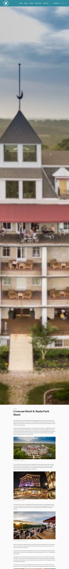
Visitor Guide (56, 3)
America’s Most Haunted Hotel (24, 506)
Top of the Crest (45, 546)
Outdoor (26, 3)
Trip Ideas (31, 3)
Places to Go (45, 3)
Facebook (61, 3)
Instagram (63, 3)
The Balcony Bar (48, 564)
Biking (21, 3)
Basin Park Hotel (36, 556)
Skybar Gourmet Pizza (36, 544)
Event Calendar (38, 3)
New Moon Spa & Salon (22, 432)
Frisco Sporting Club (26, 465)
